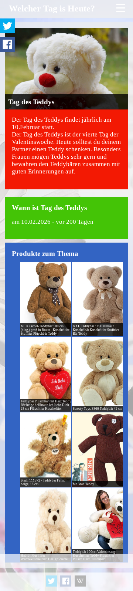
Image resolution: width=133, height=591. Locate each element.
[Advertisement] (66, 572)
